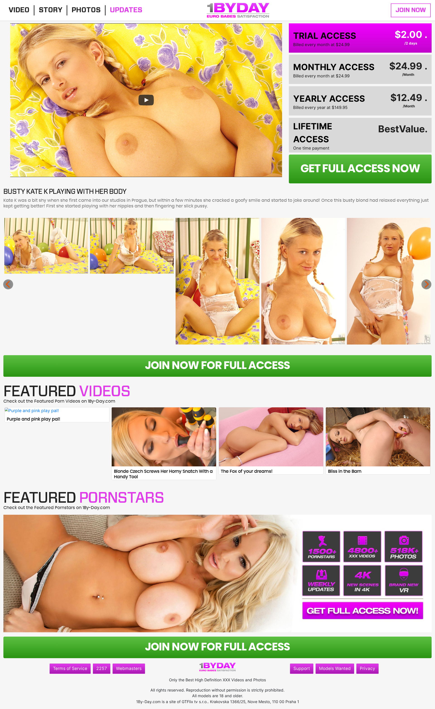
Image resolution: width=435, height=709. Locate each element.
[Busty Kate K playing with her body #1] (46, 246)
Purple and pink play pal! (33, 419)
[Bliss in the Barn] (378, 436)
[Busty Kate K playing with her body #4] (303, 281)
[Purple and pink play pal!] (57, 410)
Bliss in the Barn (344, 471)
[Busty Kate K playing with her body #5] (389, 281)
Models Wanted (335, 668)
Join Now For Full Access (217, 365)
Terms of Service (70, 668)
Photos (86, 10)
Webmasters (129, 668)
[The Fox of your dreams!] (271, 436)
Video (19, 10)
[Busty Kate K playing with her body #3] (217, 281)
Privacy (367, 668)
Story (50, 10)
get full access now (360, 169)
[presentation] (8, 284)
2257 (101, 668)
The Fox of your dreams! (247, 471)
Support (301, 668)
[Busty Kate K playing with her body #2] (132, 246)
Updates (126, 10)
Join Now (411, 10)
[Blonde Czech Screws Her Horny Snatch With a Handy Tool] (164, 436)
